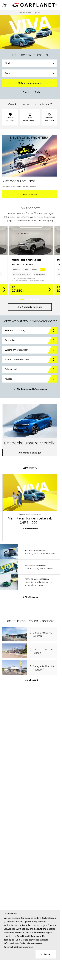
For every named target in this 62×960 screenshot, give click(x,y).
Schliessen (45, 954)
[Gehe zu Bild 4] (34, 299)
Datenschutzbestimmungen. (19, 947)
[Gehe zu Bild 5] (38, 299)
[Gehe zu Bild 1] (22, 299)
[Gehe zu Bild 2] (27, 299)
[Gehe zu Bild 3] (30, 299)
